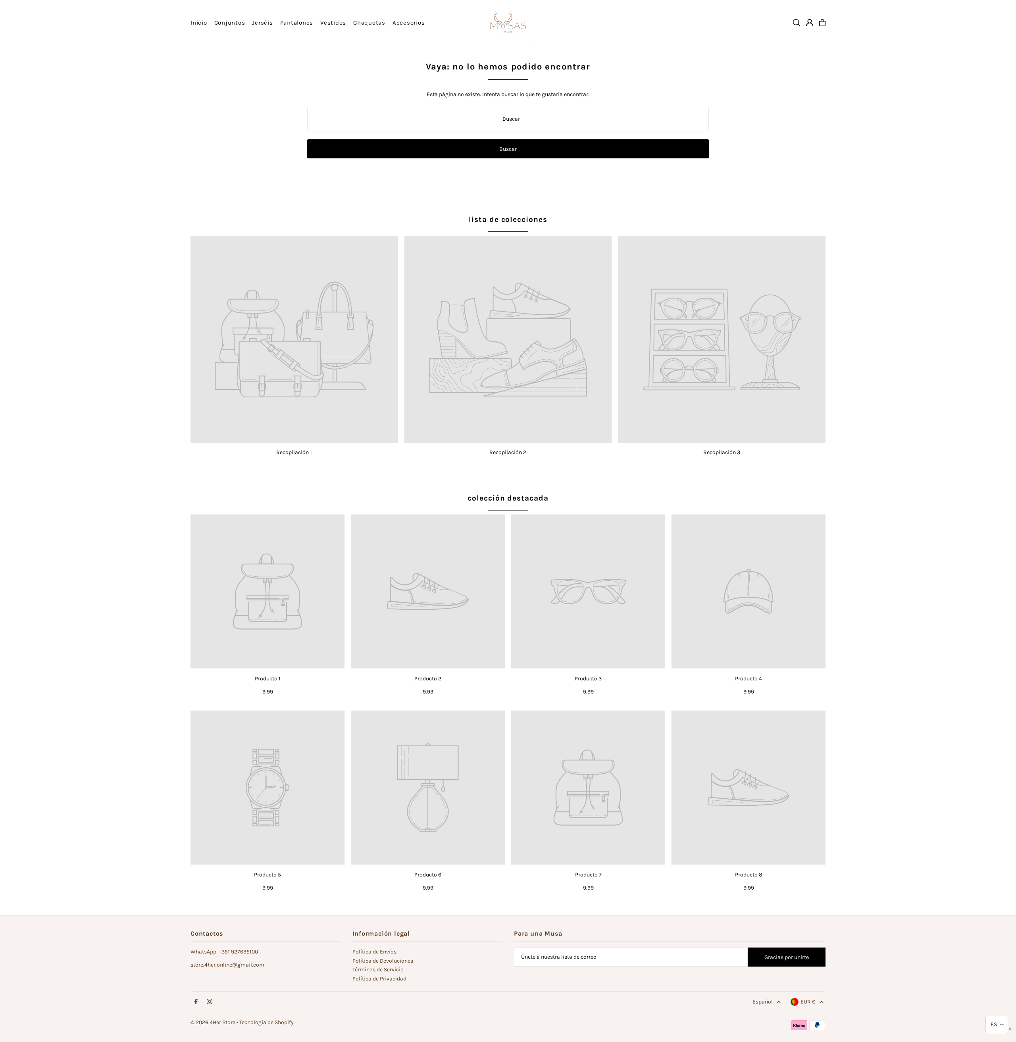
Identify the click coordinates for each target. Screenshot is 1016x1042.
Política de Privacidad (379, 978)
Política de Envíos (374, 951)
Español (762, 1001)
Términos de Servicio (378, 969)
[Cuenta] (809, 22)
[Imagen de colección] (294, 339)
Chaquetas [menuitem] (369, 22)
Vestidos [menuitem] (333, 22)
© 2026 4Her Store (212, 1022)
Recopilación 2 (507, 452)
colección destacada (508, 498)
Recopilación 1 (294, 452)
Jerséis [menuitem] (262, 22)
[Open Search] (796, 22)
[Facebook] (196, 1002)
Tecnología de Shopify (266, 1022)
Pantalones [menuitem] (297, 22)
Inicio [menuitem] (198, 22)
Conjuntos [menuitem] (229, 22)
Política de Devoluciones (382, 960)
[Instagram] (209, 1002)
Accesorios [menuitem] (409, 22)
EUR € (808, 1001)
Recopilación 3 (721, 452)
